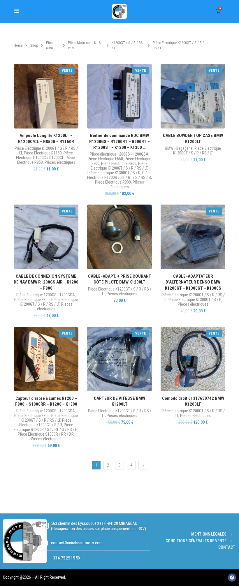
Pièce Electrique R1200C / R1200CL (44, 155)
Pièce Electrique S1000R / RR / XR (46, 434)
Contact (226, 547)
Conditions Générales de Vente (196, 541)
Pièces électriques (60, 162)
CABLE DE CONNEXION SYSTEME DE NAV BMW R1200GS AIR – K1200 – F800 (46, 282)
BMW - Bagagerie (179, 148)
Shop (34, 45)
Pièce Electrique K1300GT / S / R (113, 172)
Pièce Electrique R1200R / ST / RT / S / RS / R (119, 175)
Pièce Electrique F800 (118, 163)
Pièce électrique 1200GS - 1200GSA (119, 154)
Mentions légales (208, 534)
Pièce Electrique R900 (113, 182)
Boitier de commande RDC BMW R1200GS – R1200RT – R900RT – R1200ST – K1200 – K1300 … (119, 141)
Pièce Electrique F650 (105, 158)
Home (18, 45)
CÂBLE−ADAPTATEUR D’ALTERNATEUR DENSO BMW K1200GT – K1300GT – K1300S (193, 282)
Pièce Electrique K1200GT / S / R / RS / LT (119, 165)
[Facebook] (232, 577)
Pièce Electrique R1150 (43, 153)
